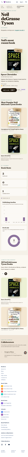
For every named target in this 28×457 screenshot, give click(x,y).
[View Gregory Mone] (25, 352)
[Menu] (2, 2)
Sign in (21, 2)
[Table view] (2, 273)
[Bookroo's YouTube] (9, 444)
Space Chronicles (9, 74)
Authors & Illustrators (9, 7)
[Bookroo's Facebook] (5, 444)
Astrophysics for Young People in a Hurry (12, 129)
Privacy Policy (23, 451)
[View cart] (17, 2)
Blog (2, 371)
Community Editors (5, 429)
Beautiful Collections (6, 405)
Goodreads (7, 85)
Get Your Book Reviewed (7, 435)
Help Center (4, 375)
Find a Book (4, 425)
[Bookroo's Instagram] (2, 444)
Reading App (4, 427)
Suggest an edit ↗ (20, 30)
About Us (3, 369)
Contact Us (4, 377)
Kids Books (2, 7)
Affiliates (3, 379)
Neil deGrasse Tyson (8, 77)
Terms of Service (13, 451)
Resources (3, 419)
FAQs (2, 373)
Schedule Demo (5, 417)
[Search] (26, 2)
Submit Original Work (6, 437)
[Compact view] (5, 273)
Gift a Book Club (5, 397)
